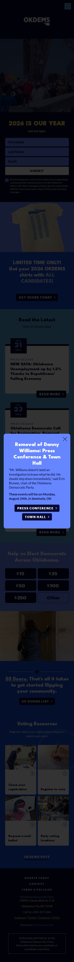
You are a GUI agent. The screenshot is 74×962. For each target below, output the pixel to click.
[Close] (65, 439)
